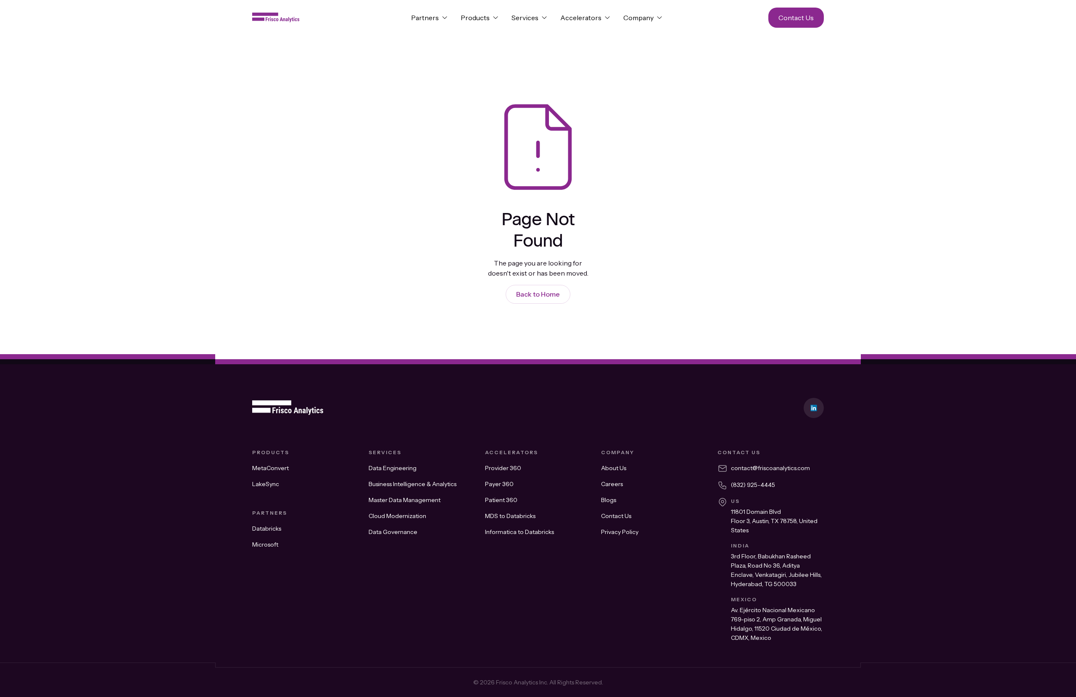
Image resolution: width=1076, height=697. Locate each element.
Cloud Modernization (397, 516)
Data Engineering (393, 468)
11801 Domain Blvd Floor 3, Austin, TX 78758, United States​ (774, 521)
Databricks (266, 528)
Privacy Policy (619, 532)
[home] (322, 18)
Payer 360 (499, 484)
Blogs (608, 500)
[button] (429, 17)
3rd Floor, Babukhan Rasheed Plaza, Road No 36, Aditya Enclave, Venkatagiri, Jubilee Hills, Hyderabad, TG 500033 (776, 570)
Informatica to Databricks (519, 532)
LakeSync (265, 484)
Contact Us (616, 516)
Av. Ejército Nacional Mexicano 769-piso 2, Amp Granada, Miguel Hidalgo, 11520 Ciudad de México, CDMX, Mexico (776, 624)
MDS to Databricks (510, 516)
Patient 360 (501, 500)
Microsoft (265, 544)
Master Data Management (404, 500)
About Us (613, 468)
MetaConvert (270, 468)
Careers (612, 484)
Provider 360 (503, 468)
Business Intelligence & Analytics (412, 484)
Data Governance (393, 532)
